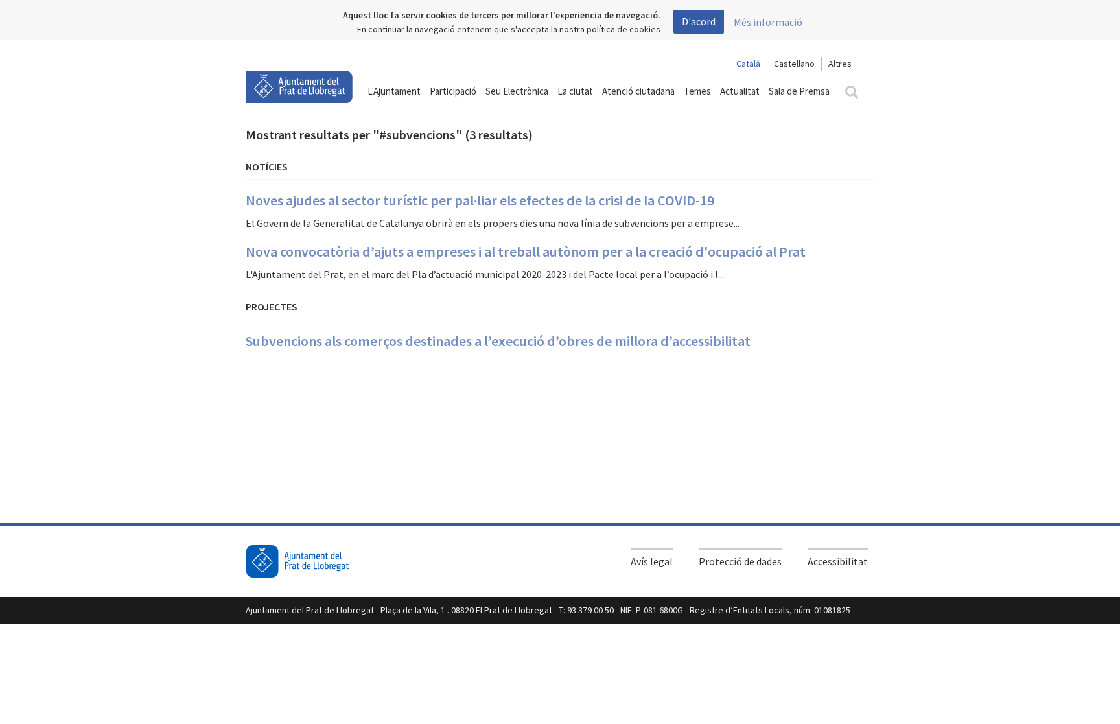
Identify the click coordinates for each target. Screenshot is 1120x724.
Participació (453, 91)
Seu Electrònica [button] (516, 91)
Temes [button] (697, 91)
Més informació (768, 22)
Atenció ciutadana (638, 91)
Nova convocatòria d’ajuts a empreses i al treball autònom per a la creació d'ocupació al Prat (526, 251)
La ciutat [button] (575, 91)
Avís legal (652, 561)
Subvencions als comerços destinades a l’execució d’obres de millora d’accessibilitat (498, 341)
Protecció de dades (740, 561)
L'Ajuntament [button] (394, 91)
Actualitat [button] (740, 91)
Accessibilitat (838, 561)
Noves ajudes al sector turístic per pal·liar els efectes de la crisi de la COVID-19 (480, 200)
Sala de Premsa (799, 91)
